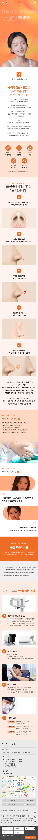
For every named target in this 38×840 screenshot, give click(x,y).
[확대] (34, 783)
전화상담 (12, 800)
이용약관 (12, 810)
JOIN (35, 2)
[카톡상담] (35, 822)
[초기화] (34, 789)
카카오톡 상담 (12, 804)
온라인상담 (30, 800)
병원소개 (4, 810)
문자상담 (29, 804)
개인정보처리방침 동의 (9, 835)
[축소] (34, 786)
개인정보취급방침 (22, 810)
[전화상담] (35, 817)
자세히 (3, 836)
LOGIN (31, 2)
